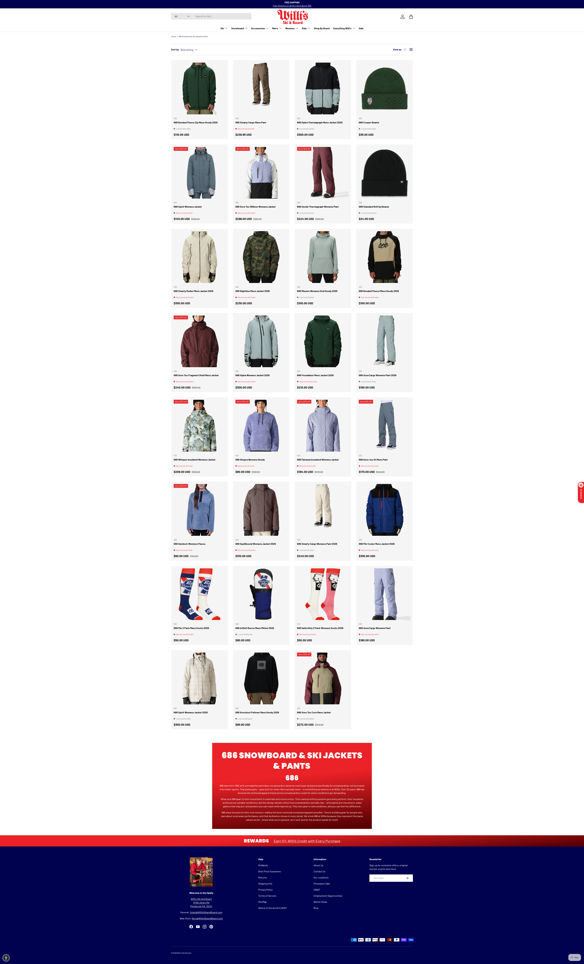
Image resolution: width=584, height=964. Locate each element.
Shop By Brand (322, 28)
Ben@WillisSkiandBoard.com (207, 918)
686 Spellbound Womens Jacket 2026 (255, 543)
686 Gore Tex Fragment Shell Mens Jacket (196, 375)
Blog (316, 907)
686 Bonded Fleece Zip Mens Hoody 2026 (196, 122)
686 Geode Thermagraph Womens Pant (318, 206)
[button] (6, 958)
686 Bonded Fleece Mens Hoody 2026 (379, 291)
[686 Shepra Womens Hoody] (261, 426)
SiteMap (262, 901)
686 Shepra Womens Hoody (250, 459)
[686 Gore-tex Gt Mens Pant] (384, 426)
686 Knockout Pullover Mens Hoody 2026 (257, 712)
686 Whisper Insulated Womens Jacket (194, 459)
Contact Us (319, 871)
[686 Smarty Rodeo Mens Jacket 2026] (199, 257)
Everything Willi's (342, 28)
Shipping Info (265, 883)
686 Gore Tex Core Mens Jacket (314, 712)
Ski (222, 28)
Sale (361, 28)
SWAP (317, 889)
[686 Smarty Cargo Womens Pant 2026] (323, 510)
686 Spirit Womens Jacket (188, 206)
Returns (262, 877)
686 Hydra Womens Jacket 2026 (252, 375)
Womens (290, 28)
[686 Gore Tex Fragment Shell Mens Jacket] (199, 341)
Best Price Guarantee (269, 871)
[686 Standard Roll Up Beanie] (384, 173)
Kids (304, 28)
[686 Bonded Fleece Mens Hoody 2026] (384, 257)
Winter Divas (320, 901)
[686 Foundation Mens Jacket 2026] (323, 341)
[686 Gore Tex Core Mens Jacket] (323, 678)
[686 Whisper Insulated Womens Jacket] (199, 426)
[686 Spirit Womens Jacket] (199, 173)
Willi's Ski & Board (184, 953)
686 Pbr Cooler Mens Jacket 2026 (377, 543)
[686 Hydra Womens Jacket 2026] (261, 341)
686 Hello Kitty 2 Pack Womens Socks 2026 (320, 628)
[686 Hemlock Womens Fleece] (199, 510)
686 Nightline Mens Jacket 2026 (252, 291)
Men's (275, 28)
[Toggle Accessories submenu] (267, 28)
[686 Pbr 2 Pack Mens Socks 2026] (199, 594)
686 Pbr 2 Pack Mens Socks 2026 (191, 628)
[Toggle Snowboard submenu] (246, 28)
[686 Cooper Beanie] (384, 88)
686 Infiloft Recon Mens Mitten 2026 (254, 628)
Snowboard (237, 28)
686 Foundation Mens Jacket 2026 (315, 375)
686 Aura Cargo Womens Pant (375, 628)
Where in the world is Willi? (272, 907)
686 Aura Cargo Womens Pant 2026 (377, 375)
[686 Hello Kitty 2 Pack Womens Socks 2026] (323, 594)
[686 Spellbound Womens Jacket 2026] (261, 510)
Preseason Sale (322, 883)
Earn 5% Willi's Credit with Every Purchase (307, 841)
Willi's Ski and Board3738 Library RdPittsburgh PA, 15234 (201, 902)
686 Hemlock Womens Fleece (189, 543)
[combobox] (211, 16)
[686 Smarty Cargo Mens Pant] (261, 88)
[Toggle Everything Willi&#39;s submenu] (354, 28)
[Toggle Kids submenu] (309, 28)
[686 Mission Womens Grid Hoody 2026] (323, 257)
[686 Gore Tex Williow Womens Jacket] (261, 173)
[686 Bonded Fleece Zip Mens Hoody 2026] (199, 88)
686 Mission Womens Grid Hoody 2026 (317, 291)
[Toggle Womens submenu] (297, 28)
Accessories (258, 28)
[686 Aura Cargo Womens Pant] (384, 594)
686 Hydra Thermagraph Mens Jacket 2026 (319, 122)
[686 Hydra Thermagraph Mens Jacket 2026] (323, 88)
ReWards (263, 865)
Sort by (175, 49)
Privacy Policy (265, 889)
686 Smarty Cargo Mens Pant (250, 122)
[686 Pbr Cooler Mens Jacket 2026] (384, 510)
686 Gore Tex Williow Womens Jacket (255, 206)
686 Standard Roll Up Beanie (374, 206)
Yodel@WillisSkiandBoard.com (206, 912)
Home (173, 36)
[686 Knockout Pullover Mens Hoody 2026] (261, 678)
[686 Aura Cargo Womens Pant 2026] (384, 341)
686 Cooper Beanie (369, 122)
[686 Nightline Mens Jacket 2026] (261, 257)
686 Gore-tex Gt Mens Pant (373, 459)
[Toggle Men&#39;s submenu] (280, 28)
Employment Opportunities (328, 895)
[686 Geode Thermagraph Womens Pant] (323, 173)
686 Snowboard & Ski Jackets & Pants (193, 36)
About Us (318, 865)
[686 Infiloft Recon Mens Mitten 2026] (261, 594)
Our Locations (321, 877)
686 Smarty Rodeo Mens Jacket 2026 (193, 291)
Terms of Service (267, 895)
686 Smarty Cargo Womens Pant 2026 (317, 543)
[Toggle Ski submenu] (226, 28)
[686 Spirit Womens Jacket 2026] (199, 678)
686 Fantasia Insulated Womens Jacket (318, 459)
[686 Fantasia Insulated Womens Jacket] (323, 426)
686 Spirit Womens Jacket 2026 (191, 712)
